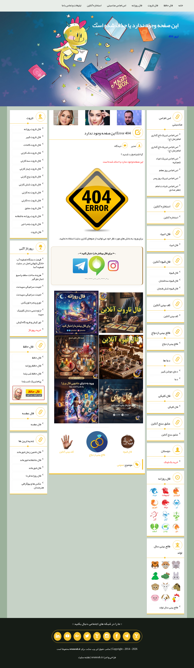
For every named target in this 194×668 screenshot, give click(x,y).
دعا (176, 379)
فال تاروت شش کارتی (30, 184)
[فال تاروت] (121, 313)
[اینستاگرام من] (107, 636)
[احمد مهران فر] (129, 118)
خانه (180, 5)
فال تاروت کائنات (32, 144)
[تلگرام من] (126, 636)
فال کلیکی (173, 407)
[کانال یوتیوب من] (67, 636)
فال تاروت (153, 5)
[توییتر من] (87, 636)
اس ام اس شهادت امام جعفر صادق (168, 187)
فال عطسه (36, 424)
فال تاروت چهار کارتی (30, 168)
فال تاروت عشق (33, 208)
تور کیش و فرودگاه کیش (28, 322)
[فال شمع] (76, 357)
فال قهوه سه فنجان (168, 280)
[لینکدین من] (57, 636)
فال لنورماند (35, 467)
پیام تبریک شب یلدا (31, 381)
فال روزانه (137, 5)
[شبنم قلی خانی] (65, 118)
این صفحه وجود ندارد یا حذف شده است (135, 25)
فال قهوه (173, 272)
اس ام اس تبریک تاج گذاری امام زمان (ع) (166, 137)
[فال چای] (121, 402)
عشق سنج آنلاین (169, 434)
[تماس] (97, 636)
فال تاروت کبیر (33, 136)
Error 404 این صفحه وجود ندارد (107, 133)
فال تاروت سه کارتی (31, 160)
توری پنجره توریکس (31, 302)
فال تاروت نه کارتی (31, 192)
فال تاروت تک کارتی (31, 152)
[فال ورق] (76, 402)
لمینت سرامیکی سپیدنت (28, 286)
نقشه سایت (84, 657)
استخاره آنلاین (94, 5)
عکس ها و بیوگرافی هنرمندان (33, 485)
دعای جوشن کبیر (169, 371)
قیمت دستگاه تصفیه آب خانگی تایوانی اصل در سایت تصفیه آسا (30, 263)
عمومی (120, 465)
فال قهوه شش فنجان (167, 288)
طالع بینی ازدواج (170, 343)
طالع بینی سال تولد (168, 607)
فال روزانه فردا (33, 475)
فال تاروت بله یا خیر (31, 224)
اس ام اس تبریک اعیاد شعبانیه (168, 160)
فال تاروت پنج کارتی (31, 176)
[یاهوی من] (136, 636)
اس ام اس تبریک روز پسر (165, 178)
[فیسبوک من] (116, 636)
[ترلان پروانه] (97, 118)
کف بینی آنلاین (171, 316)
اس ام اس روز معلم (168, 170)
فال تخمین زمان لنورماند (29, 452)
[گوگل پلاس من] (77, 636)
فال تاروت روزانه (32, 129)
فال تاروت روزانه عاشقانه (28, 216)
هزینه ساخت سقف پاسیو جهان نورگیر (30, 276)
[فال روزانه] (76, 313)
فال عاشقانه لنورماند (30, 460)
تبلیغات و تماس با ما (71, 5)
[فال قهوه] (121, 357)
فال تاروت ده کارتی (31, 200)
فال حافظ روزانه (33, 365)
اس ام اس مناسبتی (116, 5)
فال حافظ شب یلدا (32, 373)
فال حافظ (168, 5)
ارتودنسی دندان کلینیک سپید (30, 312)
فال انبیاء (173, 245)
